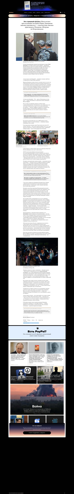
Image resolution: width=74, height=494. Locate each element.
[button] (37, 47)
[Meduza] (11, 12)
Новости (25, 12)
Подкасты (38, 12)
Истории (30, 12)
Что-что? (28, 321)
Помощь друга (47, 12)
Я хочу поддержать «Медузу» (37, 432)
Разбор (34, 12)
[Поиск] (63, 12)
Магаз (42, 12)
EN (64, 12)
